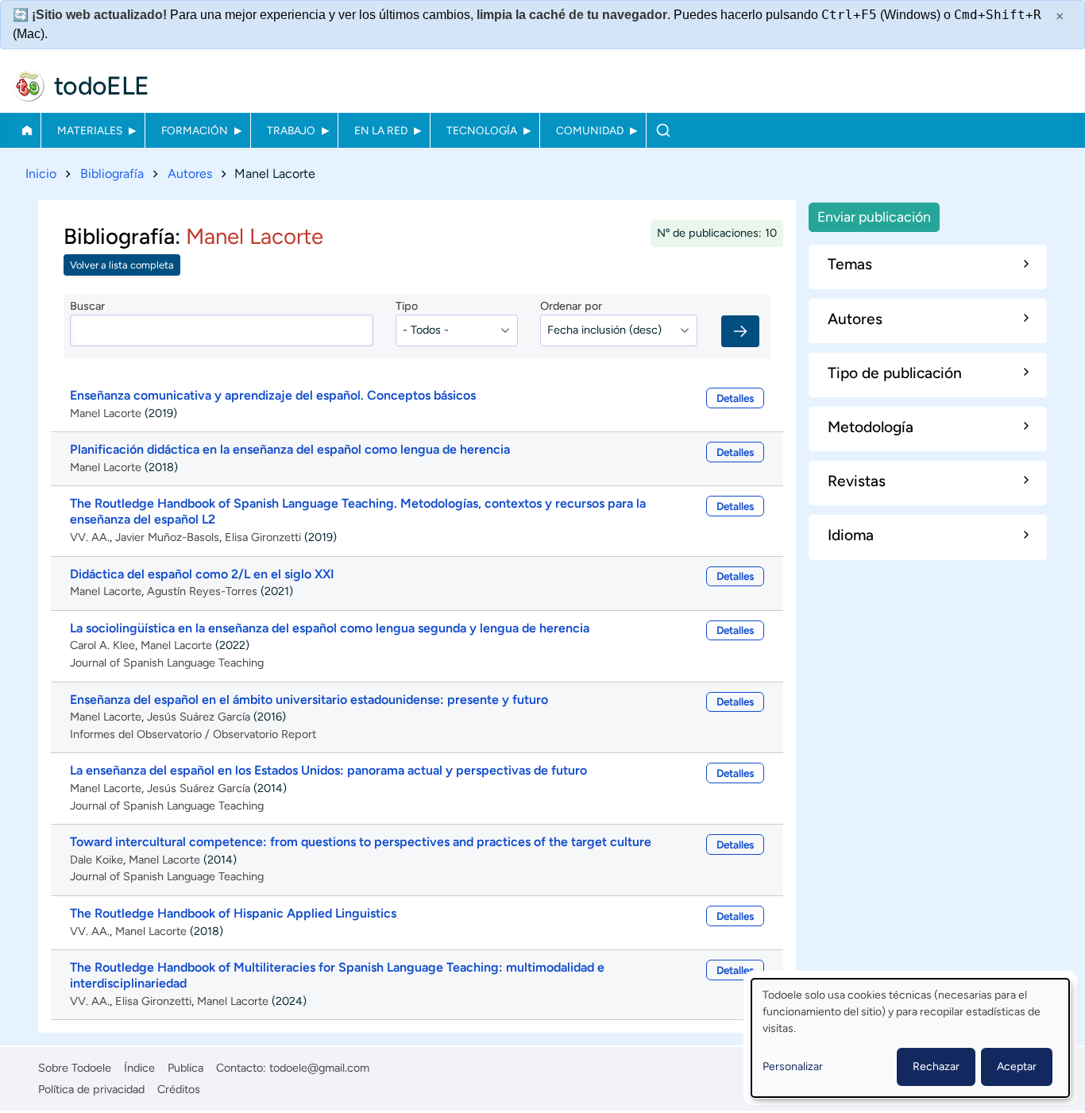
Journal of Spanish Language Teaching (167, 662)
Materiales (89, 130)
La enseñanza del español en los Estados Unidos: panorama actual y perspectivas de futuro (328, 770)
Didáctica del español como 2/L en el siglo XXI (202, 574)
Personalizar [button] (793, 1066)
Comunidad (590, 130)
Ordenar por (571, 306)
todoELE (101, 86)
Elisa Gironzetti (263, 537)
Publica (185, 1068)
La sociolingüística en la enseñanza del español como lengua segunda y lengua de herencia (329, 628)
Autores (190, 173)
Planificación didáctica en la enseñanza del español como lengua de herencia (290, 449)
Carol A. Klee (102, 645)
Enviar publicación (874, 216)
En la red (380, 130)
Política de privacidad (91, 1089)
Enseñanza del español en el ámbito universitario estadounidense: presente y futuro (309, 699)
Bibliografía (112, 173)
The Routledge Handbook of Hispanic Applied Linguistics (233, 913)
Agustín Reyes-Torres (202, 591)
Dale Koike (96, 859)
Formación (194, 130)
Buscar (663, 130)
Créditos (178, 1089)
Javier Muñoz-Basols (167, 537)
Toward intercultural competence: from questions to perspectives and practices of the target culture (360, 841)
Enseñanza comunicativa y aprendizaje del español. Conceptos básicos (273, 395)
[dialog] (910, 1038)
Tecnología (481, 130)
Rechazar (936, 1066)
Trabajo (291, 130)
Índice (139, 1068)
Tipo (407, 306)
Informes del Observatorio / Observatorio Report (193, 734)
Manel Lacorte (105, 413)
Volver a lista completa (122, 265)
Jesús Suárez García (198, 716)
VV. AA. (90, 537)
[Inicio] (28, 86)
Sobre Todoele (74, 1068)
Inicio (27, 130)
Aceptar (1017, 1066)
